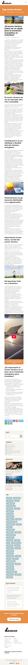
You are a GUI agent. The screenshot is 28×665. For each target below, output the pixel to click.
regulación (10, 550)
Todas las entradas (10, 12)
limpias (17, 540)
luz (8, 542)
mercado (10, 545)
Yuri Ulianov (9, 453)
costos (17, 508)
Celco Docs (6, 640)
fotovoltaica (10, 529)
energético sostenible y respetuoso (13, 414)
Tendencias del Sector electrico (13, 452)
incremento (10, 537)
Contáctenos (16, 641)
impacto (18, 532)
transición (10, 574)
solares (15, 558)
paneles (17, 545)
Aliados (15, 638)
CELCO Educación (10, 444)
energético (10, 519)
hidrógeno (10, 532)
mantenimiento (16, 542)
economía (10, 513)
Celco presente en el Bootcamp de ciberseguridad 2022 (13, 597)
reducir (17, 548)
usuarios (18, 574)
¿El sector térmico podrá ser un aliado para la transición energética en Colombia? (13, 30)
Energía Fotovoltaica (11, 446)
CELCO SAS (8, 660)
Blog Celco (16, 640)
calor (17, 500)
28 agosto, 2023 (9, 473)
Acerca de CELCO (7, 638)
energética (10, 516)
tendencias (10, 569)
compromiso (10, 503)
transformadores (12, 571)
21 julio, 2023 (6, 37)
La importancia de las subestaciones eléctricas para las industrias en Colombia (14, 486)
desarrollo (10, 511)
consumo (10, 508)
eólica (18, 524)
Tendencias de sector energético (12, 24)
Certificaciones (7, 641)
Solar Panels (9, 449)
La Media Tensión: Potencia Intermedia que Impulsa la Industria (14, 471)
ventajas (10, 577)
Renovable (10, 553)
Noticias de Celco (10, 447)
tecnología (10, 566)
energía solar (11, 524)
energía (18, 519)
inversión (10, 540)
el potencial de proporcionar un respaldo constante (13, 108)
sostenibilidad (11, 561)
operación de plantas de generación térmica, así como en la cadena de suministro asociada (13, 250)
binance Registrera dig (12, 595)
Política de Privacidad (18, 643)
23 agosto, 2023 (9, 488)
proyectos (10, 548)
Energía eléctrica (12, 521)
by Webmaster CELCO (15, 37)
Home (3, 12)
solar (9, 558)
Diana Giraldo (9, 474)
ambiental (10, 500)
